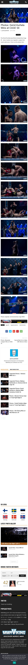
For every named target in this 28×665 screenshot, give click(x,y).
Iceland (23, 519)
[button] (26, 2)
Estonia (23, 513)
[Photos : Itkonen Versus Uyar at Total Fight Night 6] (5, 397)
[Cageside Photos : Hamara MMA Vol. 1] (5, 375)
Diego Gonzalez (21, 581)
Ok (14, 662)
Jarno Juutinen (5, 30)
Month (4, 572)
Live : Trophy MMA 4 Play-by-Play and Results (12, 624)
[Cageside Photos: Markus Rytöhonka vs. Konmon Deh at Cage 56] (5, 382)
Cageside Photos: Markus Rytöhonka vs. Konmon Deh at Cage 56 (18, 382)
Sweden (14, 513)
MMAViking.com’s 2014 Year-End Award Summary (13, 612)
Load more (13, 561)
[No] (26, 659)
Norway (5, 519)
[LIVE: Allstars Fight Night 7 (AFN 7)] (14, 536)
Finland (5, 513)
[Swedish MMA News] (5, 510)
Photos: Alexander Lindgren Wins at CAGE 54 (7, 341)
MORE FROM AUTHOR (14, 369)
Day (12, 572)
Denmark (14, 519)
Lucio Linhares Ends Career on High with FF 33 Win (13, 615)
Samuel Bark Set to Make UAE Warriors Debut (20, 341)
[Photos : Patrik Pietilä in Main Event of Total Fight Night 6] (5, 405)
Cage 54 (7, 325)
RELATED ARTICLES (4, 369)
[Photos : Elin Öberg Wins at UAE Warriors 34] (5, 412)
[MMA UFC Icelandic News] (23, 517)
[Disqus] (14, 441)
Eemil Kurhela (23, 325)
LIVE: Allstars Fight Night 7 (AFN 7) (11, 543)
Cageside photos (14, 325)
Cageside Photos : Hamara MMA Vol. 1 (16, 547)
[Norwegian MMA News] (5, 517)
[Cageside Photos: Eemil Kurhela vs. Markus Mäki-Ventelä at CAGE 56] (5, 390)
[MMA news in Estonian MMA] (23, 510)
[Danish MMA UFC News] (14, 517)
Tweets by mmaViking (6, 604)
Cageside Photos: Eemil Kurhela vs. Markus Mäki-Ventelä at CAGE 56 (16, 390)
